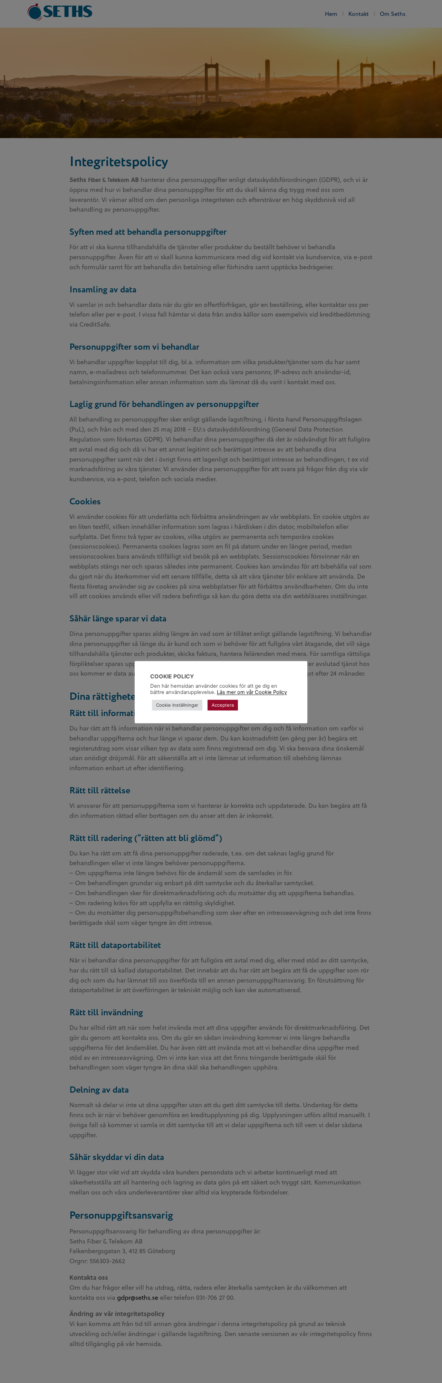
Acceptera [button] (223, 705)
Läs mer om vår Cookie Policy (252, 692)
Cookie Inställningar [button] (177, 705)
